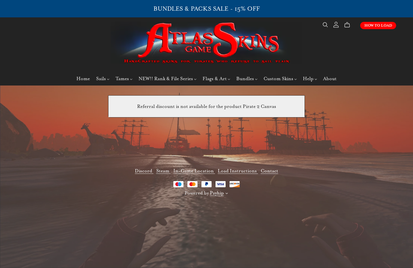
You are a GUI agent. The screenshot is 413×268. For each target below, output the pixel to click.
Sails (101, 79)
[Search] (325, 24)
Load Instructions (238, 171)
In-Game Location (194, 171)
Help (309, 79)
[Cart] (349, 25)
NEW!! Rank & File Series (166, 79)
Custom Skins (279, 79)
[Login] (336, 24)
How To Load (378, 25)
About (330, 79)
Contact (269, 171)
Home (83, 79)
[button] (226, 194)
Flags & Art (215, 79)
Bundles (245, 79)
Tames (122, 79)
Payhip (217, 193)
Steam (163, 171)
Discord (144, 171)
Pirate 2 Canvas (259, 106)
